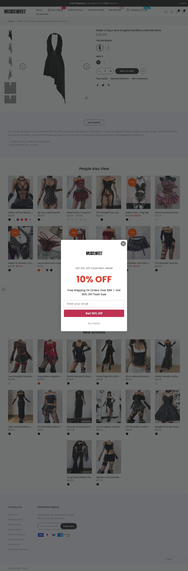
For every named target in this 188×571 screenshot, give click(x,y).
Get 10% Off (94, 313)
